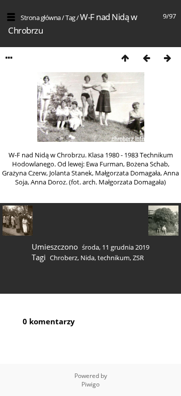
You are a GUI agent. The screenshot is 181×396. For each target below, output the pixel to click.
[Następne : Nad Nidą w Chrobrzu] (167, 58)
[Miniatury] (125, 58)
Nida (87, 257)
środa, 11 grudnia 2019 (115, 247)
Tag (70, 17)
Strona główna (41, 17)
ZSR (138, 257)
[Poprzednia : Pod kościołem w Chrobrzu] (146, 58)
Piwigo (90, 384)
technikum (114, 257)
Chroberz (63, 257)
